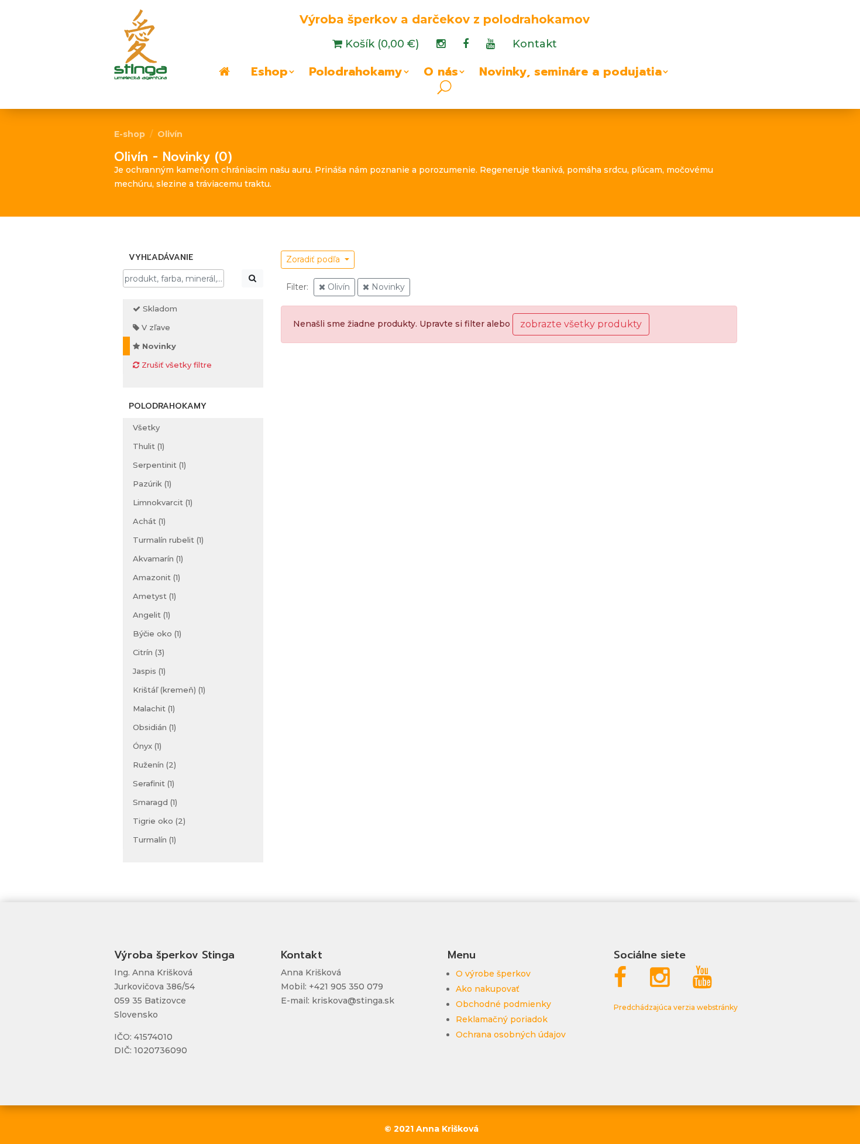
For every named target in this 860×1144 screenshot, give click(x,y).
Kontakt (534, 45)
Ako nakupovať (488, 989)
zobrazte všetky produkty (581, 324)
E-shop (129, 134)
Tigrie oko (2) (159, 821)
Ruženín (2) (154, 764)
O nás (441, 73)
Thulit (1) (148, 446)
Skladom (158, 308)
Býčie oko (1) (157, 633)
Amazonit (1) (156, 577)
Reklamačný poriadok (502, 1019)
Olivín (170, 134)
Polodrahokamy (356, 73)
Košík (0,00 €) (380, 45)
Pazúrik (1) (152, 483)
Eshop (269, 73)
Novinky (158, 346)
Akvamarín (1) (158, 558)
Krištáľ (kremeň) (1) (169, 689)
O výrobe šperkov (493, 973)
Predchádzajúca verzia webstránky (676, 1007)
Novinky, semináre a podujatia (570, 73)
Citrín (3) (148, 652)
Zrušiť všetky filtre (175, 364)
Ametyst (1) (154, 596)
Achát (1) (149, 521)
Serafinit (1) (153, 783)
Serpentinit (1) (159, 465)
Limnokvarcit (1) (162, 502)
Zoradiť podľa (314, 259)
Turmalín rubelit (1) (168, 539)
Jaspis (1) (149, 671)
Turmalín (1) (154, 839)
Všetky (146, 427)
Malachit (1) (154, 708)
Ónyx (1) (147, 746)
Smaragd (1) (155, 802)
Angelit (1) (151, 614)
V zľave (154, 327)
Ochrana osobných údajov (511, 1034)
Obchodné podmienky (503, 1004)
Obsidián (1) (154, 727)
